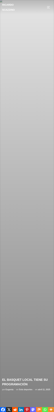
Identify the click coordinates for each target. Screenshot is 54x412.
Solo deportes (25, 389)
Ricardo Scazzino (8, 7)
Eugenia (9, 389)
